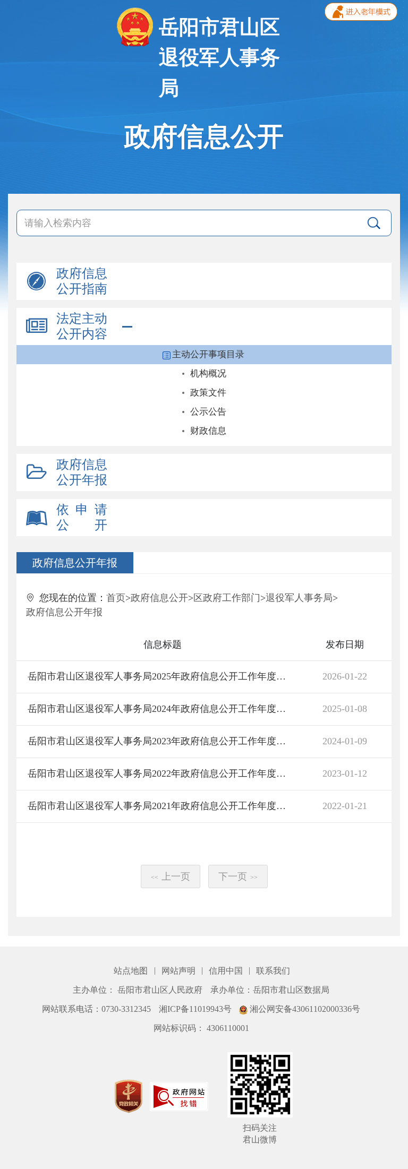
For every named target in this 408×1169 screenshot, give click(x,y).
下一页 (238, 876)
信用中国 (227, 970)
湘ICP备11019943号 (196, 1008)
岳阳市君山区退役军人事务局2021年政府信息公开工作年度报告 (161, 806)
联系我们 (273, 970)
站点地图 (132, 970)
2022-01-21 (344, 806)
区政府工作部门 (226, 597)
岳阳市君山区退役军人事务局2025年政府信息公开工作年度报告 (161, 676)
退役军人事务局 (299, 597)
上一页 (170, 876)
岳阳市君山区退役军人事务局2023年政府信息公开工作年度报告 (161, 741)
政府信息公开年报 (64, 612)
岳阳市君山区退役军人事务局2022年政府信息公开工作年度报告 (161, 773)
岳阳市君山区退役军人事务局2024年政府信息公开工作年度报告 (161, 708)
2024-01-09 (344, 741)
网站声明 (180, 970)
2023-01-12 (344, 773)
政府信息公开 (159, 597)
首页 (115, 597)
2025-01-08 (344, 708)
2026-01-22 (344, 676)
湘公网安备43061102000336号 (304, 1008)
